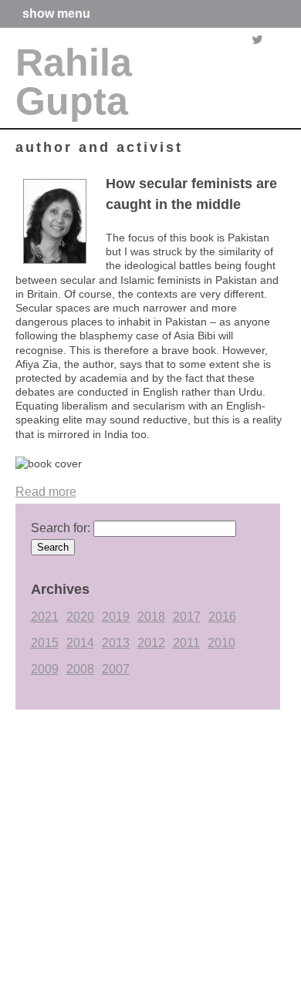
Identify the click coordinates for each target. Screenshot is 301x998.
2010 (221, 642)
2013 (116, 642)
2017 (187, 616)
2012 (151, 642)
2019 (116, 616)
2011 (186, 642)
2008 (80, 669)
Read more (45, 491)
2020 (80, 616)
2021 (45, 616)
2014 (80, 642)
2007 (116, 669)
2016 (222, 616)
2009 (45, 669)
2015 (45, 642)
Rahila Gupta (73, 82)
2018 (151, 616)
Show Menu (56, 14)
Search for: (60, 527)
